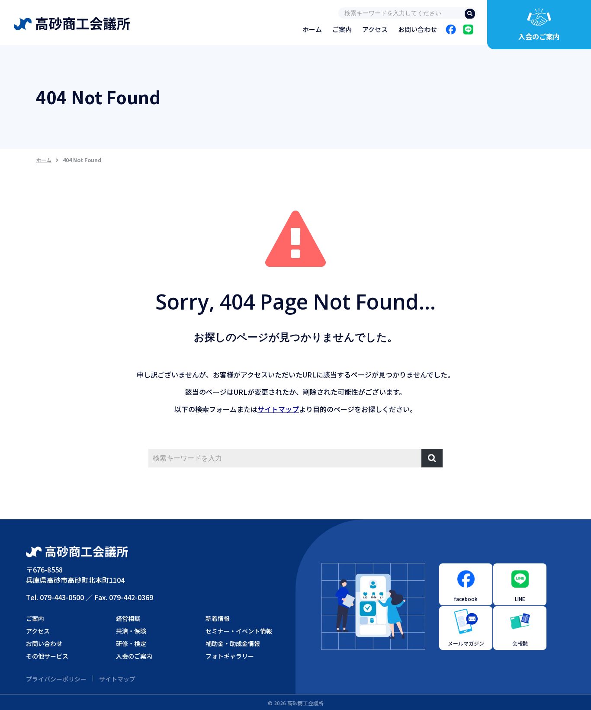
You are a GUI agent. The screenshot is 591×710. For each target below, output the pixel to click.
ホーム (43, 159)
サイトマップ (278, 409)
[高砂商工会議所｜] (72, 22)
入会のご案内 (539, 36)
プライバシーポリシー (56, 679)
